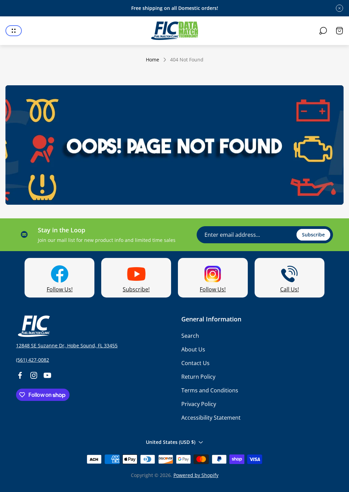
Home (152, 60)
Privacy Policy (198, 404)
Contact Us (195, 363)
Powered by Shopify (195, 475)
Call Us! (289, 289)
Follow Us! (60, 289)
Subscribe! (136, 289)
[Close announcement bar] (339, 8)
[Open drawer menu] (13, 30)
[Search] (323, 30)
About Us (193, 349)
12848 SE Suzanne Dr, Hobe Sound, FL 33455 (67, 345)
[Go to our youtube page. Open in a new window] (47, 375)
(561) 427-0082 (32, 360)
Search (190, 335)
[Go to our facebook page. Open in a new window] (20, 375)
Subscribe (313, 234)
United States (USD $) (170, 442)
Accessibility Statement (211, 417)
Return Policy (198, 376)
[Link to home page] (33, 326)
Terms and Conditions (209, 390)
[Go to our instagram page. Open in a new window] (34, 375)
